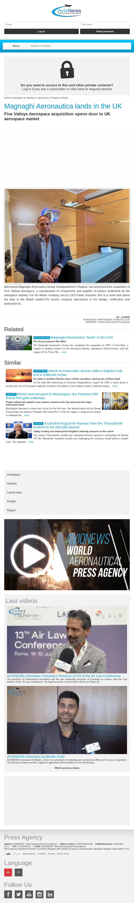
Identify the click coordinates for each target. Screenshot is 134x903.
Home (7, 98)
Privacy (51, 854)
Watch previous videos (67, 768)
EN (8, 872)
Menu (16, 45)
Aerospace (18, 98)
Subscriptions (28, 854)
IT (19, 872)
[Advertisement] (67, 161)
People (54, 98)
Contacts (41, 854)
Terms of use (63, 854)
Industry (30, 98)
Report (64, 98)
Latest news (42, 98)
